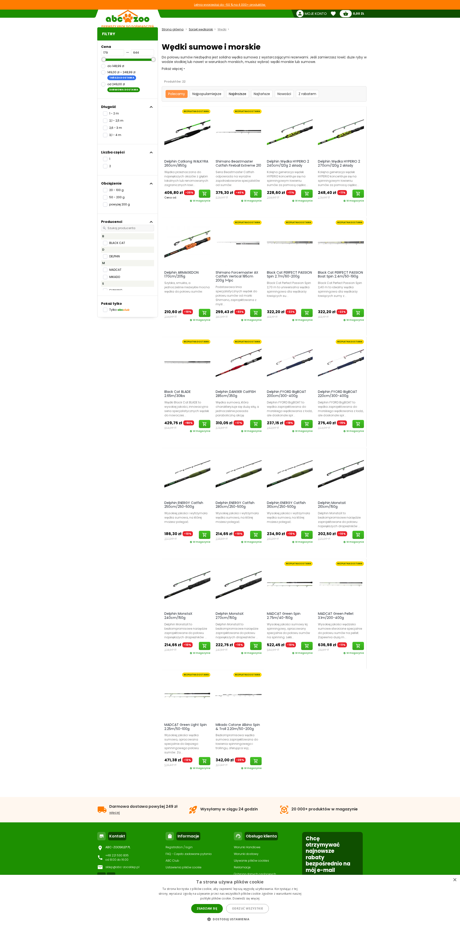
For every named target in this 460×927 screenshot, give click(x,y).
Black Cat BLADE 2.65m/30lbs (177, 393)
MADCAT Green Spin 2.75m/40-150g (283, 615)
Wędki (222, 29)
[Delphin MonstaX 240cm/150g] (187, 584)
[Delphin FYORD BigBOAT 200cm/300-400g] (289, 362)
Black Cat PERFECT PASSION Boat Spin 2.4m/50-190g (340, 274)
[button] (230, 919)
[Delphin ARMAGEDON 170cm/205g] (187, 243)
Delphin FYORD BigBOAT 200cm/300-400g (286, 393)
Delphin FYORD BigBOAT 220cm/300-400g (337, 393)
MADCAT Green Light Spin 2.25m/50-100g (185, 726)
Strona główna (173, 29)
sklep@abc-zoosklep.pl (122, 867)
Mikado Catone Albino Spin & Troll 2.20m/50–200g (238, 726)
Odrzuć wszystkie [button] (247, 908)
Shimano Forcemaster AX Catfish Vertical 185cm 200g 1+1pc (237, 276)
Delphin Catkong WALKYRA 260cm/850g (186, 163)
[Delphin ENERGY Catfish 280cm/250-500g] (238, 473)
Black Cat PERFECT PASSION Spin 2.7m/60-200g (289, 274)
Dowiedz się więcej (246, 898)
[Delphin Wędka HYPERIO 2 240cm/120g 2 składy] (289, 132)
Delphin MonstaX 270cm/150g (230, 615)
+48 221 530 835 (117, 855)
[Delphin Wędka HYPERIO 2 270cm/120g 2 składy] (341, 132)
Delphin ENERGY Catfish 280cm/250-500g (235, 504)
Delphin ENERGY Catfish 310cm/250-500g (286, 504)
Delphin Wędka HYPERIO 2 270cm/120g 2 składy (339, 163)
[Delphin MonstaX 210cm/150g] (341, 473)
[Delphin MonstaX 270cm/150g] (238, 584)
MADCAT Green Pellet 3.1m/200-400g (336, 615)
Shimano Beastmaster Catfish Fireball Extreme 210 (238, 163)
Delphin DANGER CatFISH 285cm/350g (236, 393)
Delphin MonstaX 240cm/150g (178, 615)
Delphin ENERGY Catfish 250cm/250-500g (183, 504)
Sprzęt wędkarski (201, 29)
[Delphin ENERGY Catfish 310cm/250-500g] (289, 473)
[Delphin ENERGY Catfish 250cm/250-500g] (187, 473)
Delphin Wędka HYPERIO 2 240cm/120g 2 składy (288, 163)
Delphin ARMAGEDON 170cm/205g (181, 274)
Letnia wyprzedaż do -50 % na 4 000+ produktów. (230, 5)
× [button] (454, 880)
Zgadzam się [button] (207, 908)
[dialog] (230, 901)
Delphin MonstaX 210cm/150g (332, 504)
